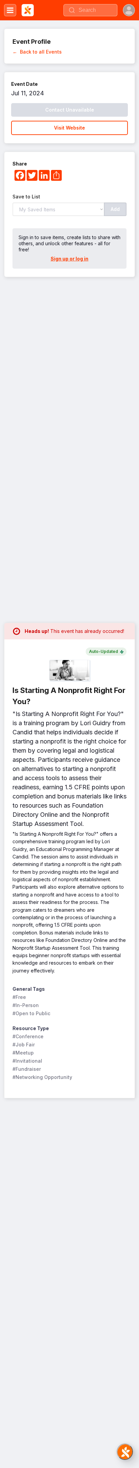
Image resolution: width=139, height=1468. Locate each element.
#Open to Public (31, 1013)
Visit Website (69, 128)
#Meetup (23, 1053)
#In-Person (25, 1005)
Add (115, 209)
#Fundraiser (26, 1069)
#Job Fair (23, 1044)
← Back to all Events (37, 52)
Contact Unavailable (69, 110)
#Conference (28, 1036)
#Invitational (27, 1061)
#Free (19, 997)
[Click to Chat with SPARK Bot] (125, 1452)
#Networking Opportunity (42, 1077)
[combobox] (90, 10)
